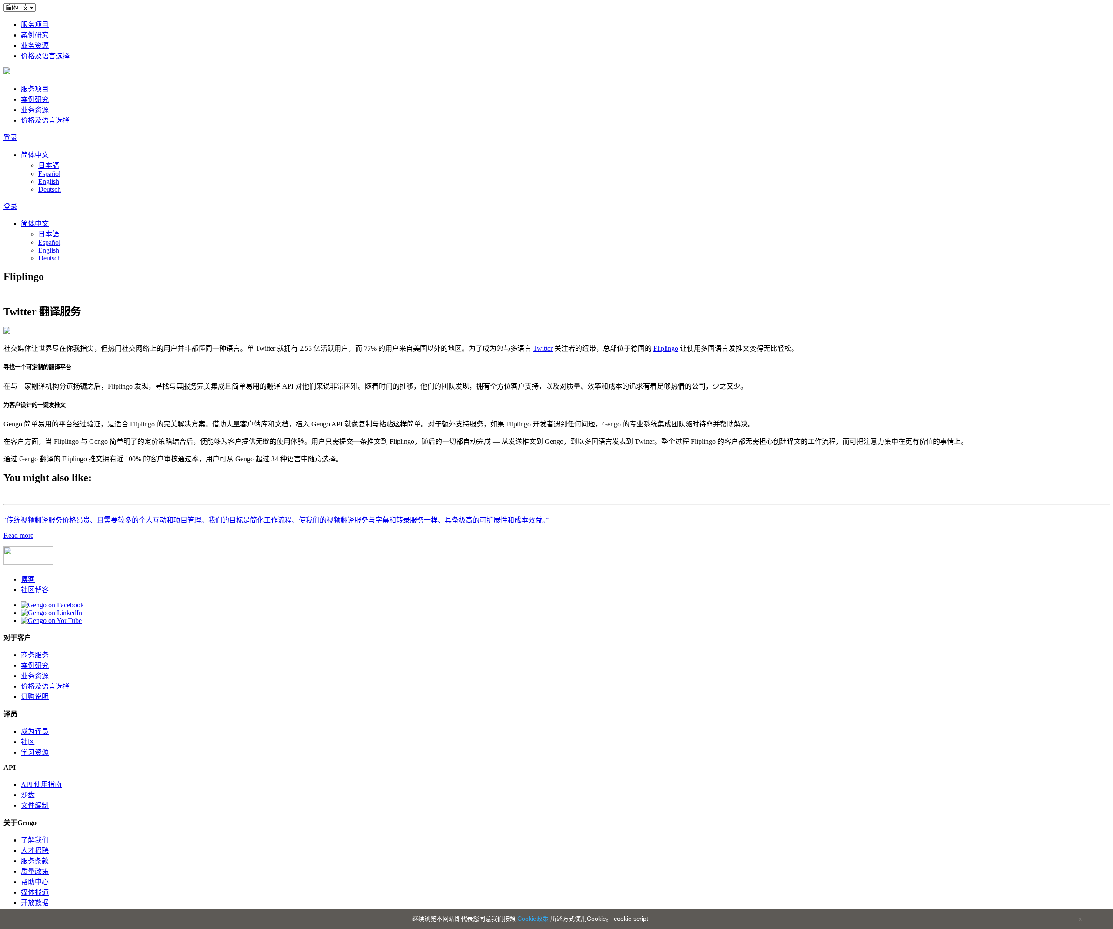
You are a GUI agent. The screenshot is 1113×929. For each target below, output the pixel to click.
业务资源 (35, 45)
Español (49, 173)
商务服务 (35, 655)
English (48, 181)
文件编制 (35, 805)
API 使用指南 (41, 784)
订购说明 (35, 696)
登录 (10, 137)
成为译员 (35, 731)
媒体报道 (35, 892)
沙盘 (28, 795)
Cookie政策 (533, 918)
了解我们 (35, 840)
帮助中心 (35, 882)
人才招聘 (35, 850)
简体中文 (35, 155)
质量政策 (35, 871)
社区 (28, 742)
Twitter (543, 348)
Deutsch (49, 189)
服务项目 (35, 24)
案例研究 (35, 35)
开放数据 (35, 902)
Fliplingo (665, 348)
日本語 (48, 165)
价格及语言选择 (45, 56)
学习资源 (35, 752)
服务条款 (35, 861)
